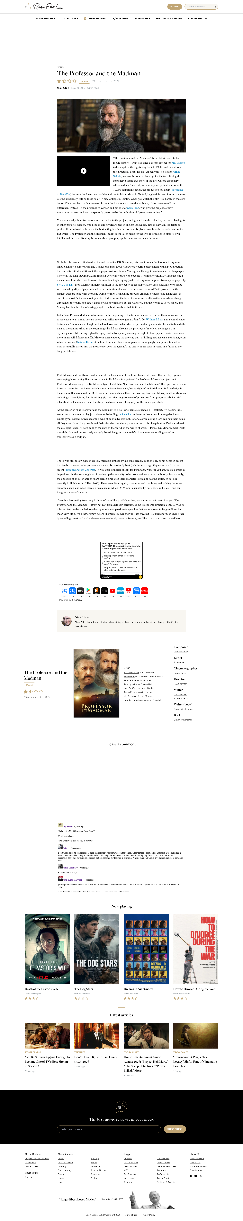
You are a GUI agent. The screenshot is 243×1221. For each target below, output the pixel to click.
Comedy (62, 1166)
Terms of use (130, 1215)
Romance (95, 1166)
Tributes (128, 1182)
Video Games (163, 1162)
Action (61, 1158)
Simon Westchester (183, 709)
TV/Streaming (120, 18)
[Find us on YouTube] (195, 1176)
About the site (197, 1158)
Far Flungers (130, 1174)
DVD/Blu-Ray (163, 1158)
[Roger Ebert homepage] (44, 6)
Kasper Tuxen (180, 673)
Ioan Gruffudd (130, 688)
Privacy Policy (148, 1215)
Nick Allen (63, 88)
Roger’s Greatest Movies (37, 1158)
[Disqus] (121, 857)
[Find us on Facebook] (191, 1176)
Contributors (198, 18)
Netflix (94, 1162)
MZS (126, 1170)
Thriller (94, 1178)
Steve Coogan (65, 284)
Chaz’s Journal (131, 1162)
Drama (84, 81)
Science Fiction (98, 1170)
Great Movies (96, 18)
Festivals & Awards (169, 18)
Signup (174, 6)
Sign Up (28, 1177)
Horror (61, 1178)
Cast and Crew (32, 1166)
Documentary (65, 1170)
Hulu (60, 1182)
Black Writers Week (166, 1166)
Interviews (142, 18)
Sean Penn (133, 208)
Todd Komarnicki (182, 698)
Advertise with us (198, 1166)
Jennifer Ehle (130, 680)
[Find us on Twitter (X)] (201, 1176)
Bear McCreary (181, 651)
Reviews (60, 67)
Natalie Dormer (86, 342)
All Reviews (30, 1162)
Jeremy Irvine (130, 684)
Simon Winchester (183, 720)
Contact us (195, 1162)
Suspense (95, 1174)
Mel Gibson (178, 162)
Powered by (65, 600)
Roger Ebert (163, 1178)
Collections (69, 18)
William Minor (154, 319)
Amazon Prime (65, 1162)
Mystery (95, 1158)
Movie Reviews (45, 18)
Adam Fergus (130, 692)
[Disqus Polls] (121, 786)
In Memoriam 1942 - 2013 (110, 1199)
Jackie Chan (125, 414)
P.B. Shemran (180, 684)
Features (161, 1170)
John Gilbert (180, 662)
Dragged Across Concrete (80, 470)
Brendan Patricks (132, 700)
